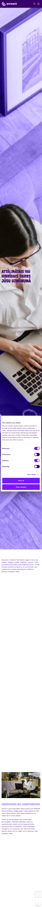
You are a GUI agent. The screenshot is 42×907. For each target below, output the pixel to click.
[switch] (37, 454)
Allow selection (21, 487)
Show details (31, 474)
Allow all (21, 480)
